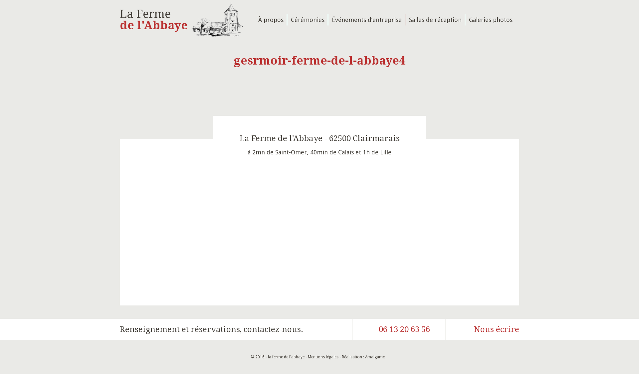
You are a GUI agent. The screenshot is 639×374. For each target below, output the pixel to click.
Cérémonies (307, 19)
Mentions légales (323, 357)
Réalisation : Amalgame (364, 357)
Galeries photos (491, 19)
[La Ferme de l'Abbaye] (217, 19)
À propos (271, 19)
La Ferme (154, 19)
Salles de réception (435, 19)
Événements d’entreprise (367, 19)
